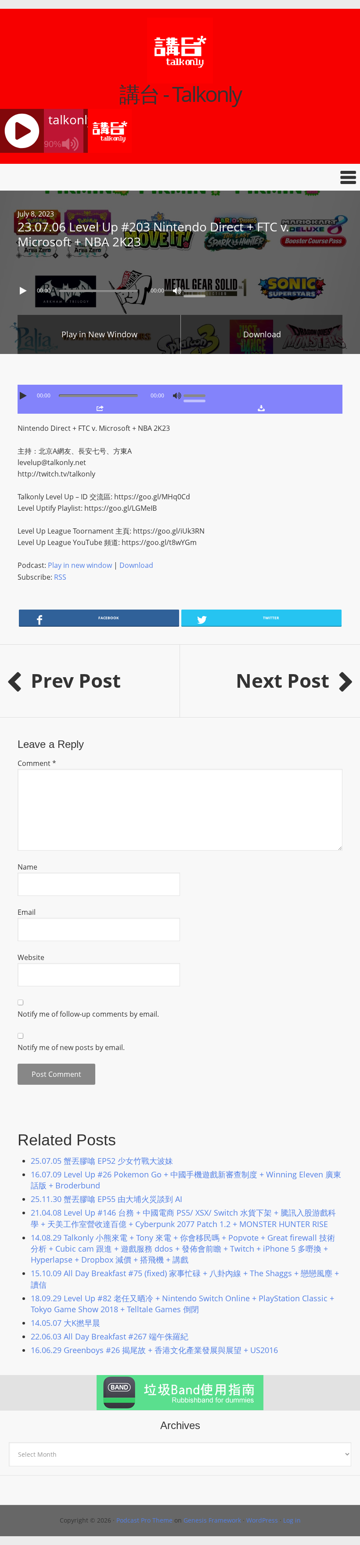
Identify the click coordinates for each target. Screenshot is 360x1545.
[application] (180, 288)
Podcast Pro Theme (144, 1520)
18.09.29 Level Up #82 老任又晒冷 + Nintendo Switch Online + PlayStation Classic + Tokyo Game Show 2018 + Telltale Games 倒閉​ (182, 1303)
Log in (292, 1520)
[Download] (261, 408)
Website (31, 957)
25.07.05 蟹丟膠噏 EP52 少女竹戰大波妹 (102, 1160)
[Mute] (177, 290)
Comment (37, 763)
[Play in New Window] (100, 408)
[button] (180, 177)
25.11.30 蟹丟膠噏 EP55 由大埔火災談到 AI (106, 1199)
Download (262, 334)
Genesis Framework (212, 1520)
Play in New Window (99, 334)
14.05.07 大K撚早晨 (65, 1323)
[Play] (24, 290)
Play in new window (80, 565)
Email (27, 912)
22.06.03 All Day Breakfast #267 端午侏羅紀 (109, 1336)
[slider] (197, 290)
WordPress (262, 1520)
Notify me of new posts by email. (71, 1047)
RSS (60, 577)
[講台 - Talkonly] (180, 78)
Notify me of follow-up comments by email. (88, 1014)
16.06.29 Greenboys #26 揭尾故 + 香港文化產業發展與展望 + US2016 (154, 1350)
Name (27, 867)
